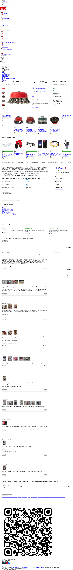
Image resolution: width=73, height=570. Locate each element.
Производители (27, 497)
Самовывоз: (55, 100)
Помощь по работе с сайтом (27, 504)
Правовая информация (34, 497)
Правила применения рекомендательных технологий (48, 497)
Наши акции (4, 499)
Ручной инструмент (6, 18)
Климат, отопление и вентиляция (8, 42)
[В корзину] (2, 120)
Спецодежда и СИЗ (6, 44)
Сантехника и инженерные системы (9, 20)
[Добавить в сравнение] (62, 118)
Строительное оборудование (7, 49)
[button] (36, 240)
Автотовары (4, 27)
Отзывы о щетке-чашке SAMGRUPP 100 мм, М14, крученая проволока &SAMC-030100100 (19, 238)
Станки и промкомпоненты (7, 39)
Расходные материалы (6, 54)
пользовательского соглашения (39, 567)
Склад (3, 37)
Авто (3, 71)
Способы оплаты (30, 502)
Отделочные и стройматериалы (8, 32)
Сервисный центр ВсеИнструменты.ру (9, 504)
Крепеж (3, 64)
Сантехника (4, 70)
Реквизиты (4, 497)
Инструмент (4, 13)
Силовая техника (5, 25)
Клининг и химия (5, 47)
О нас (7, 497)
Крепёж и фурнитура (6, 30)
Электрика (4, 66)
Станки (3, 68)
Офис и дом (4, 35)
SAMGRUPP (58, 167)
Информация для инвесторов (13, 497)
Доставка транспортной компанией (16, 502)
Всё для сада (4, 22)
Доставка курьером (5, 502)
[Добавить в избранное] (2, 118)
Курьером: (55, 103)
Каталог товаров (61, 497)
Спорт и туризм (5, 52)
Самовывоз (25, 502)
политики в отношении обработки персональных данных (21, 567)
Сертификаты (21, 497)
